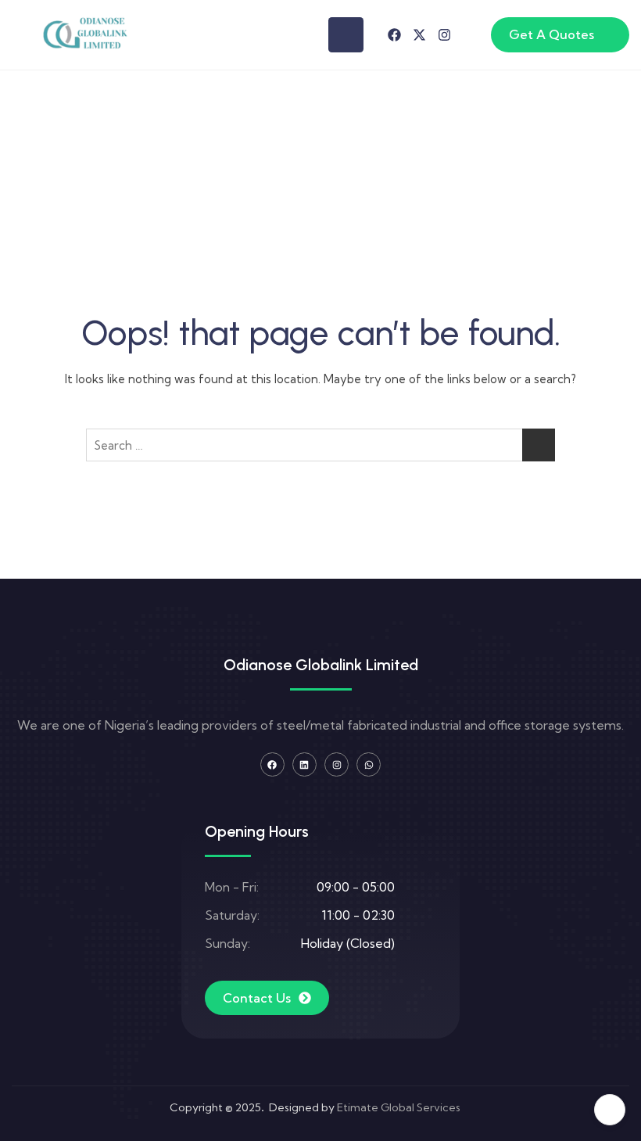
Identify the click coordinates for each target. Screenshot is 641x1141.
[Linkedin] (304, 764)
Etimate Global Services (398, 1107)
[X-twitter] (419, 34)
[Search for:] (320, 445)
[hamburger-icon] (345, 34)
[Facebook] (394, 34)
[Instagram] (444, 34)
